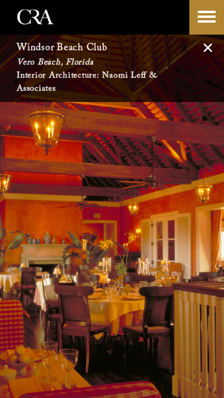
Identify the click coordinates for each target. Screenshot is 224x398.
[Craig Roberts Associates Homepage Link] (35, 29)
